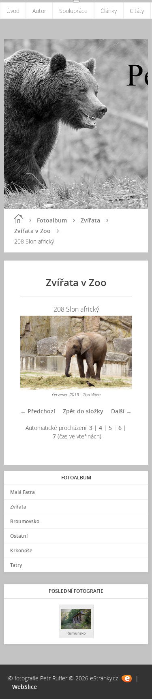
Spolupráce (73, 11)
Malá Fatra (22, 492)
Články (109, 11)
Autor (39, 11)
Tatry (16, 565)
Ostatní (19, 535)
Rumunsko (76, 633)
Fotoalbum (52, 220)
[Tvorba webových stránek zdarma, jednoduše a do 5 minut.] (127, 678)
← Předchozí (37, 411)
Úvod (12, 11)
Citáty (137, 11)
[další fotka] (118, 353)
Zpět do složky (83, 411)
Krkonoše (21, 550)
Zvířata (90, 220)
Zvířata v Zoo (32, 231)
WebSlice (24, 686)
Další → (121, 411)
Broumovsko (24, 521)
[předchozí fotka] (33, 353)
